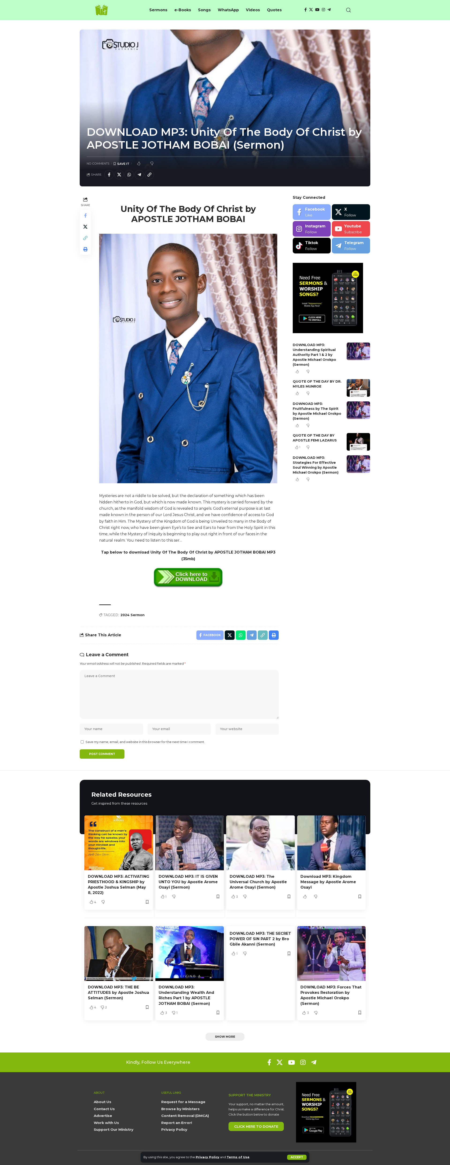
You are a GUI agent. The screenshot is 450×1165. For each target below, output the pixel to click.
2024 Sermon (132, 615)
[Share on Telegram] (139, 174)
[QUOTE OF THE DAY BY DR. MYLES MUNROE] (358, 388)
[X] (311, 10)
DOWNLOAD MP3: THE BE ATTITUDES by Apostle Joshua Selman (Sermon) (118, 992)
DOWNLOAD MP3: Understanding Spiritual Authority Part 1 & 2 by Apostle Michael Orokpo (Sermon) (314, 355)
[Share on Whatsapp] (129, 174)
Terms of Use (238, 1157)
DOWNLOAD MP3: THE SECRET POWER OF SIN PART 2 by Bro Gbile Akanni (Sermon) (260, 938)
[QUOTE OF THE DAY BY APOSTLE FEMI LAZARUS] (358, 442)
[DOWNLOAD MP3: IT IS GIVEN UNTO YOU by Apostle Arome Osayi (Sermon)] (189, 842)
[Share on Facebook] (109, 174)
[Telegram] (329, 10)
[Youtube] (351, 229)
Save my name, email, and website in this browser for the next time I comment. (145, 742)
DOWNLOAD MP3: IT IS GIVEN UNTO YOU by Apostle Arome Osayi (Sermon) (188, 882)
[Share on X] (119, 174)
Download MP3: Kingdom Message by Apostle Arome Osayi (328, 882)
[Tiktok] (312, 245)
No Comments (98, 163)
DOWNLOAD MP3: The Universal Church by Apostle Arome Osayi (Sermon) (258, 882)
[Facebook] (305, 10)
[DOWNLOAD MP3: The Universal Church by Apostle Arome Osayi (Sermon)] (260, 842)
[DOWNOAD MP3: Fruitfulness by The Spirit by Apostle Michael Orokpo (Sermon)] (358, 410)
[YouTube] (317, 10)
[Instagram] (323, 10)
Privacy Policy (207, 1157)
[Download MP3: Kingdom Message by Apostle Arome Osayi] (331, 842)
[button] (297, 1157)
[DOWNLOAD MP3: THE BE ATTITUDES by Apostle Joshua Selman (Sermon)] (118, 953)
